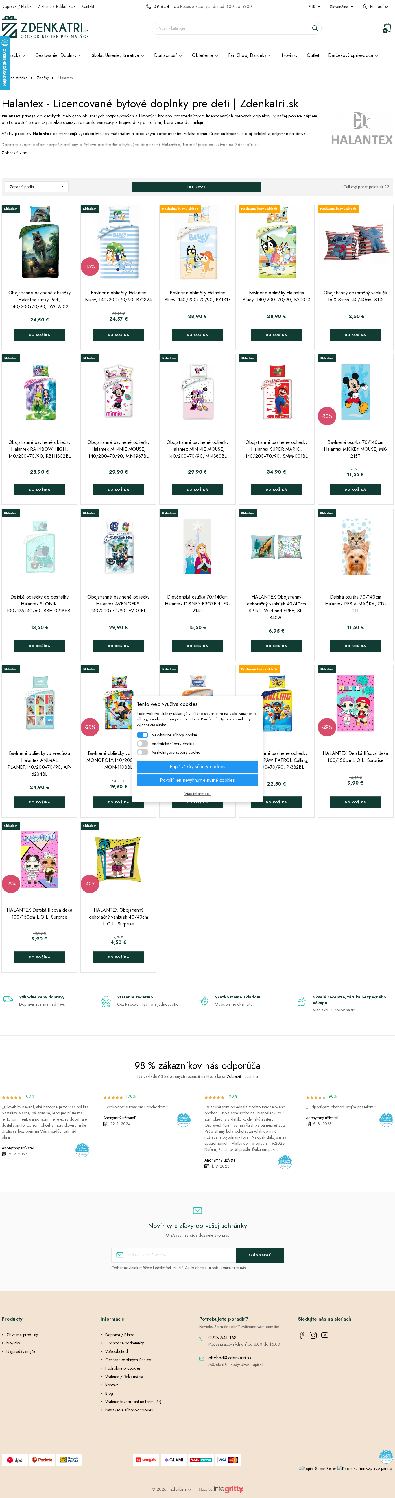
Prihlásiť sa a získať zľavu (253, 783)
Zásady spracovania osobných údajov (253, 801)
